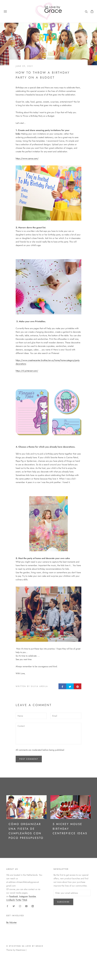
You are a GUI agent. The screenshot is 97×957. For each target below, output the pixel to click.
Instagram (23, 896)
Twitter (19, 899)
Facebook (13, 896)
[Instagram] (20, 906)
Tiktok (24, 899)
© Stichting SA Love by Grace (24, 946)
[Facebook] (7, 906)
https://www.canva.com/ (27, 158)
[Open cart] (92, 11)
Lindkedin (10, 899)
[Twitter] (14, 906)
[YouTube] (26, 906)
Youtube (32, 896)
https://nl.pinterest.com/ (27, 370)
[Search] (86, 11)
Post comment (28, 759)
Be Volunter (11, 922)
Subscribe (63, 902)
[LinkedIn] (33, 906)
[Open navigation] (5, 11)
